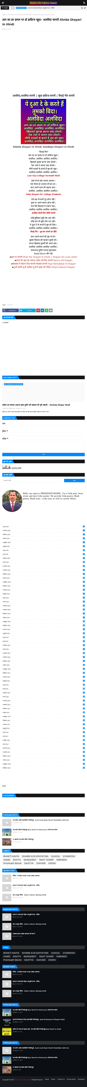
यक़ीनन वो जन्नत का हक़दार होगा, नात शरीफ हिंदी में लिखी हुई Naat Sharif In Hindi (37, 1029)
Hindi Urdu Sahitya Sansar (22, 1080)
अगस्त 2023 (43, 629)
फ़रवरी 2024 (43, 606)
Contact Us (61, 1079)
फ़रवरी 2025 (44, 566)
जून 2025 (44, 550)
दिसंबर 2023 (43, 614)
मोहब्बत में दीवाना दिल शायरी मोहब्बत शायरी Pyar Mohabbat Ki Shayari (44, 263)
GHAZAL (55, 856)
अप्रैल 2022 (44, 693)
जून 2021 (44, 732)
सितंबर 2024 (43, 586)
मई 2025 (43, 554)
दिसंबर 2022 (44, 661)
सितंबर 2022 (44, 673)
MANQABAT (30, 859)
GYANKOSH (69, 856)
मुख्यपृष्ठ (4, 15)
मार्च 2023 (43, 649)
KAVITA (17, 859)
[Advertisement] (43, 61)
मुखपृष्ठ (4, 786)
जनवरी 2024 (43, 610)
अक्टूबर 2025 (43, 542)
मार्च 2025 (44, 562)
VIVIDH (52, 863)
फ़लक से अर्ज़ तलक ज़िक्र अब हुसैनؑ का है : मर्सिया (26, 885)
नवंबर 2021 (44, 712)
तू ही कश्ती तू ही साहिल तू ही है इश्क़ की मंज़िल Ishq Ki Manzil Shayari (44, 267)
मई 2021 (44, 736)
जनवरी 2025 (43, 570)
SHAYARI (10, 15)
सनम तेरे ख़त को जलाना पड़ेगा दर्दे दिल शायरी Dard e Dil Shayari (44, 260)
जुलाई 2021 (44, 728)
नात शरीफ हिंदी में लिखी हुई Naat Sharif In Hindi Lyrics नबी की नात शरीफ (35, 830)
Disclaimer (81, 1079)
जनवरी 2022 (44, 705)
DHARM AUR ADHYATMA (35, 856)
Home (47, 1079)
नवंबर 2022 (44, 665)
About (53, 1079)
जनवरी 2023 (43, 657)
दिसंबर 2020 (44, 756)
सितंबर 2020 (44, 768)
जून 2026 (44, 527)
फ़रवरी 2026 (43, 530)
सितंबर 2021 (44, 720)
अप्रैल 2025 (43, 558)
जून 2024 (43, 598)
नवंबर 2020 (44, 760)
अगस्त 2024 (43, 590)
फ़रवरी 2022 (44, 701)
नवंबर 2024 (44, 578)
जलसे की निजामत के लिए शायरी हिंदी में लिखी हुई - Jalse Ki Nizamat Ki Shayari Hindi (39, 1019)
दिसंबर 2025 (43, 534)
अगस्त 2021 (44, 724)
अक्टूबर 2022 (43, 669)
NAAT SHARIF (46, 859)
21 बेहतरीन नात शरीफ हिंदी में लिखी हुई (23, 839)
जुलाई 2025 (43, 546)
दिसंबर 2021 (44, 709)
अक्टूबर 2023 (44, 621)
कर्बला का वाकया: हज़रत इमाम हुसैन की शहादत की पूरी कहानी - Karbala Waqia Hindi (36, 404)
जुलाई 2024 (43, 594)
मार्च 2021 (44, 744)
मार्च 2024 (43, 602)
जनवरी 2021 (44, 752)
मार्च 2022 (44, 697)
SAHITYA (29, 863)
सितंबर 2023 (44, 625)
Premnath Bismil (12, 863)
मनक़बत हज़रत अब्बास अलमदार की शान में (24, 934)
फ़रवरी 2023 (44, 653)
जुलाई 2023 (44, 633)
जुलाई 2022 (44, 681)
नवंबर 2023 (43, 618)
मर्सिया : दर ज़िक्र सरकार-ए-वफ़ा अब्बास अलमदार (26, 876)
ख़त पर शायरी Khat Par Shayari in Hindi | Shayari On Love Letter (44, 256)
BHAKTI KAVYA (11, 856)
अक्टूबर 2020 (44, 764)
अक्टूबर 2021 (44, 716)
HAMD (6, 859)
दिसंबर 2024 (43, 574)
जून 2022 (44, 685)
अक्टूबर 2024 (44, 582)
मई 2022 (44, 689)
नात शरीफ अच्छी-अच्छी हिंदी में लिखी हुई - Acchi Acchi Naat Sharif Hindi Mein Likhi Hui (41, 820)
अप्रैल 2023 (43, 645)
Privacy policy (71, 1079)
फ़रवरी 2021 (44, 748)
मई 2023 (44, 641)
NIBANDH (62, 859)
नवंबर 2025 (43, 538)
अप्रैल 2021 (44, 740)
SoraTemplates (15, 1084)
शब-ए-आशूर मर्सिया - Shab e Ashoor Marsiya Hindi (43, 8)
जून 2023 (44, 637)
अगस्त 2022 (44, 677)
